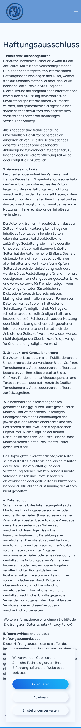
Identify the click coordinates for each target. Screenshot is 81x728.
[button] (76, 11)
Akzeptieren (40, 684)
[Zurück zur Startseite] (14, 11)
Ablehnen (40, 697)
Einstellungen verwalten (41, 710)
